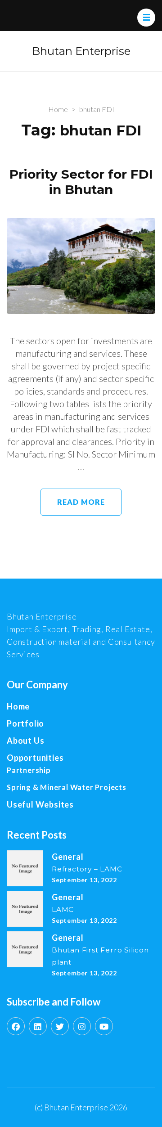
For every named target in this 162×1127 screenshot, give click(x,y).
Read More (81, 502)
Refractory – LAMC (87, 869)
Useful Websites (40, 804)
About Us (25, 740)
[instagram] (82, 1026)
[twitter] (60, 1026)
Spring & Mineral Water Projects (66, 787)
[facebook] (16, 1026)
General (68, 857)
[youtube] (104, 1026)
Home (18, 706)
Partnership (29, 770)
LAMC (63, 909)
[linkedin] (38, 1026)
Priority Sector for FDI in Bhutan (81, 182)
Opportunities (35, 758)
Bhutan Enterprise (81, 51)
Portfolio (25, 723)
